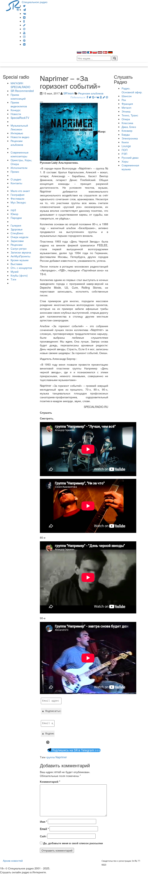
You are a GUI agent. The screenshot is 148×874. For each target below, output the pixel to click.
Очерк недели (19, 237)
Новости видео (20, 137)
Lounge (126, 146)
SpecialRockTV (20, 118)
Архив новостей (13, 860)
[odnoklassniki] (24, 21)
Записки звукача (21, 252)
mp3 (13, 210)
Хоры (125, 161)
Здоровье (17, 229)
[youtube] (24, 33)
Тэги (13, 279)
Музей (14, 271)
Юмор (14, 214)
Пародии (16, 218)
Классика (127, 123)
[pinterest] (24, 40)
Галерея (16, 225)
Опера (126, 119)
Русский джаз (130, 157)
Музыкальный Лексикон (19, 127)
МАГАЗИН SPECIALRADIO (20, 85)
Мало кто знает (20, 191)
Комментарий (50, 781)
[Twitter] (24, 6)
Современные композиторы (20, 154)
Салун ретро (19, 248)
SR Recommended (22, 91)
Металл (126, 107)
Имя (43, 821)
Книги (125, 142)
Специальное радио (34, 2)
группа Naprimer (56, 757)
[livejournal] (24, 25)
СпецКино (17, 233)
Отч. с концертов (21, 268)
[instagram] (24, 36)
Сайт (43, 836)
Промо (15, 171)
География (17, 195)
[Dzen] (24, 17)
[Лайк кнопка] (41, 102)
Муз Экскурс (18, 202)
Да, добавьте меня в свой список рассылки (72, 843)
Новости (16, 114)
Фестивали (17, 198)
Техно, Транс (130, 115)
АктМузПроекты (20, 256)
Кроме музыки (20, 260)
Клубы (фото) (19, 275)
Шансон (127, 96)
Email (44, 829)
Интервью (17, 133)
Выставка (16, 264)
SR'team (68, 93)
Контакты (16, 183)
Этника (126, 111)
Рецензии (17, 245)
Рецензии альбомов (17, 143)
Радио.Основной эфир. (132, 90)
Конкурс (16, 110)
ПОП (125, 150)
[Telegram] (24, 10)
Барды (126, 134)
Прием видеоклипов (19, 104)
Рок (124, 100)
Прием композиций (18, 96)
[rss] (24, 44)
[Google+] (94, 97)
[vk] (24, 13)
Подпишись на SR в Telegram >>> (76, 750)
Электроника (130, 138)
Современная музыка (130, 167)
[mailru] (24, 29)
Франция (127, 104)
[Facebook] (87, 97)
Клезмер (127, 130)
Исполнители (19, 168)
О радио (16, 179)
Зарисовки (17, 241)
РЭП (124, 154)
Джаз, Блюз (129, 127)
